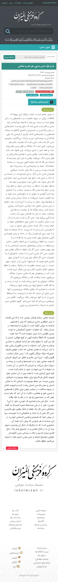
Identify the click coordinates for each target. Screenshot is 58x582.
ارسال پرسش (15, 521)
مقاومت (33, 87)
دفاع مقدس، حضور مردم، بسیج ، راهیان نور (39, 84)
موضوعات (41, 514)
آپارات (14, 548)
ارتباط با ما (17, 2)
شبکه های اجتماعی (41, 563)
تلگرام (14, 562)
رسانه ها (41, 528)
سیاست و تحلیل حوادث (17, 84)
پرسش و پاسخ (41, 525)
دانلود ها (42, 555)
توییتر (14, 558)
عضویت (4, 2)
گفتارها (41, 521)
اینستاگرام (14, 553)
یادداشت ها (15, 518)
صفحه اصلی (41, 511)
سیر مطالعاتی (15, 528)
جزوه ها (15, 514)
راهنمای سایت (28, 2)
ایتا (14, 567)
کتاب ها (15, 511)
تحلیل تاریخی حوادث (45, 87)
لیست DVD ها (41, 552)
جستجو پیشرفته (15, 525)
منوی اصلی (44, 47)
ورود (10, 2)
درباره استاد (42, 548)
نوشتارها (41, 518)
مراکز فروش (42, 566)
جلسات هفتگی (41, 559)
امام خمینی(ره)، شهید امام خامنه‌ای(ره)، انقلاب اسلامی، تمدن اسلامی (32, 81)
